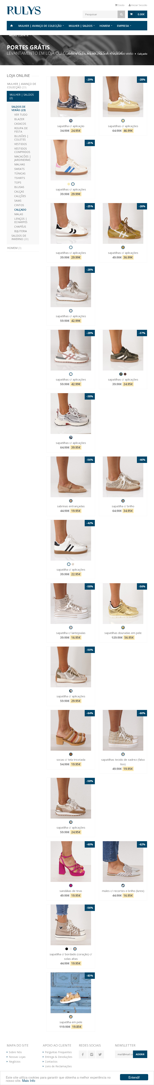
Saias (17, 200)
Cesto (121, 5)
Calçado (142, 53)
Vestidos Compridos (22, 150)
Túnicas (20, 173)
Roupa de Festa (21, 129)
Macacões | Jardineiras (22, 158)
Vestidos (20, 144)
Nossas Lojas (17, 1057)
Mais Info (28, 1080)
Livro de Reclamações (58, 1066)
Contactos (51, 1061)
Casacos (20, 123)
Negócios (14, 1061)
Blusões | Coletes (21, 137)
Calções (20, 196)
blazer (19, 119)
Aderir (140, 1054)
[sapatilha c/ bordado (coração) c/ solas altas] (71, 925)
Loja (80, 53)
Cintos (19, 205)
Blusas (19, 187)
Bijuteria (20, 231)
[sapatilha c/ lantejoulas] (71, 603)
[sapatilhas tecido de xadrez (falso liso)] (123, 730)
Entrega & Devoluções (58, 1057)
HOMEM (105, 26)
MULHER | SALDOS (80, 26)
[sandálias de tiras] (71, 861)
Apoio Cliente (19, 35)
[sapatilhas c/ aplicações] (123, 96)
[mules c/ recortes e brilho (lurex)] (123, 861)
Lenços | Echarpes (20, 220)
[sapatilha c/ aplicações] (71, 540)
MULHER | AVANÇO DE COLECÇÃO (40, 26)
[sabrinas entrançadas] (71, 477)
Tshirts (19, 178)
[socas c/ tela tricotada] (71, 730)
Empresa (123, 26)
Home (11, 25)
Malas (18, 214)
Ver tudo (20, 114)
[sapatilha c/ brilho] (123, 477)
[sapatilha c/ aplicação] (71, 96)
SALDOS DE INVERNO (20, 237)
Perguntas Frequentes (58, 1052)
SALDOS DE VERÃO (122, 53)
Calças (19, 191)
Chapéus (20, 226)
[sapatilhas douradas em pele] (123, 603)
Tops (17, 182)
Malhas (19, 164)
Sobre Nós (15, 1052)
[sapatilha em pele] (71, 992)
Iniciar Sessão (139, 5)
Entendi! (134, 1077)
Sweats (19, 169)
